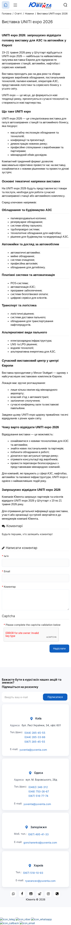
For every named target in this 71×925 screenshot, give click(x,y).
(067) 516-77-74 (38, 795)
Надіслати (59, 648)
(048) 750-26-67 (38, 791)
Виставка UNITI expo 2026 (52, 13)
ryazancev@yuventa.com (40, 880)
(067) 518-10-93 (33, 872)
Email (7, 571)
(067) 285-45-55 (34, 741)
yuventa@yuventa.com (33, 749)
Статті (18, 13)
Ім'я (6, 556)
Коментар (10, 586)
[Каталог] (15, 5)
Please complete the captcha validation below (33, 624)
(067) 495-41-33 (38, 834)
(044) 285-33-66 (34, 737)
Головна (6, 13)
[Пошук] (65, 5)
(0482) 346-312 (38, 787)
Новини (29, 13)
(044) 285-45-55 (34, 732)
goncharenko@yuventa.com (40, 842)
